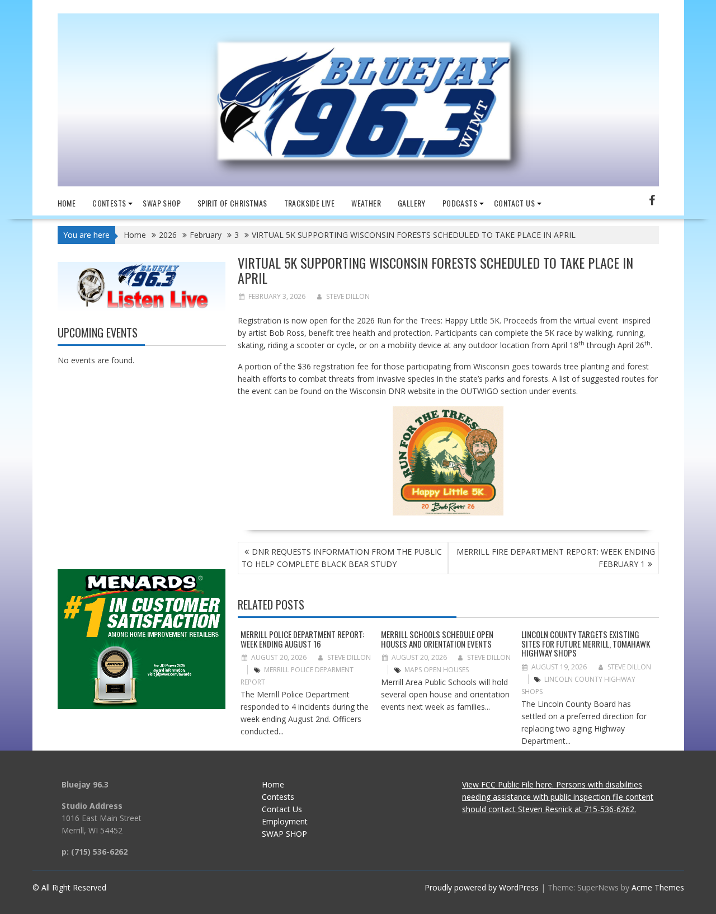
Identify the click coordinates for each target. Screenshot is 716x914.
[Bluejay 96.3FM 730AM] (358, 183)
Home (67, 203)
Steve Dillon (348, 296)
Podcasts (459, 203)
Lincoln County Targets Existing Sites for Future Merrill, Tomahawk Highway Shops (585, 643)
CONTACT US (514, 203)
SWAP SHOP (162, 203)
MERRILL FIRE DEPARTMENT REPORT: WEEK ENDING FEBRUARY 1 (555, 557)
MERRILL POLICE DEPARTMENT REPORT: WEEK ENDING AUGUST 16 (302, 639)
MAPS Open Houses (436, 669)
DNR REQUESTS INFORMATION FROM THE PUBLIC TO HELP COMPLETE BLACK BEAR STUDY (342, 557)
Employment (285, 821)
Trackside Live (309, 203)
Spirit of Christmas (232, 203)
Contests (109, 203)
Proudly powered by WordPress (482, 887)
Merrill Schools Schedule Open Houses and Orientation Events (437, 639)
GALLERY (412, 203)
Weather (366, 203)
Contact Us (282, 809)
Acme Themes (658, 887)
